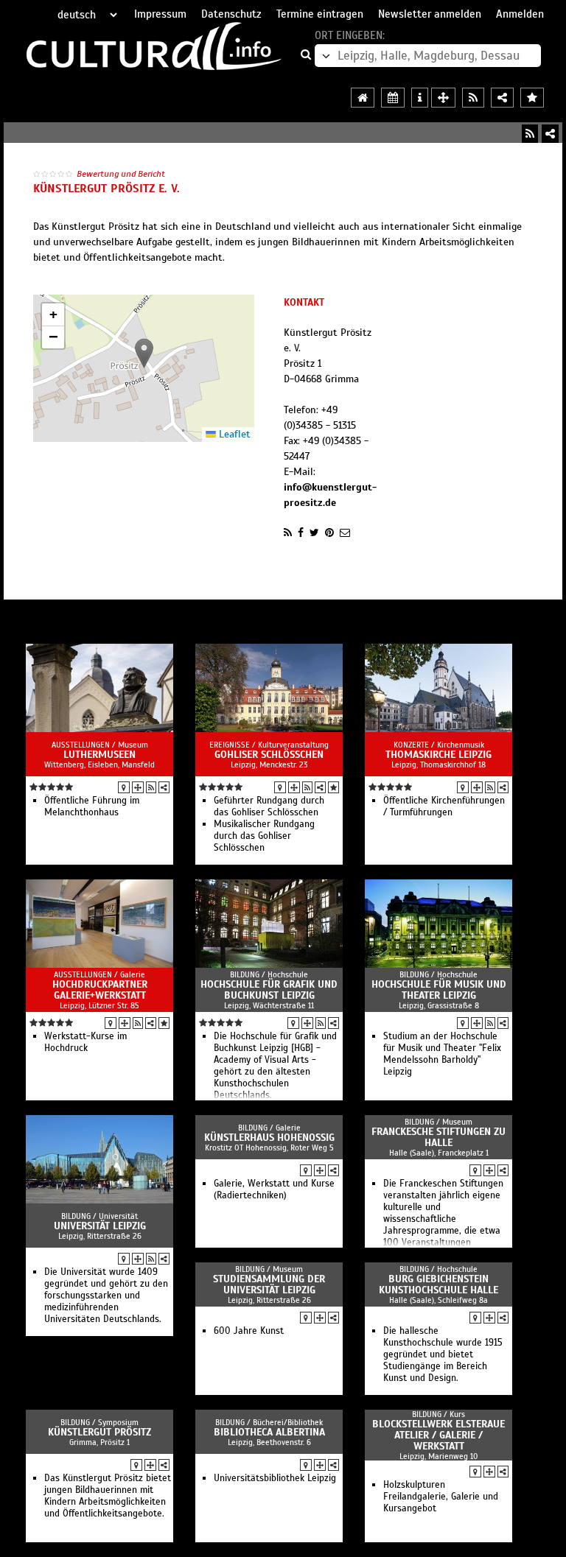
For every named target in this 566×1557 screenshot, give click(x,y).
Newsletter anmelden (429, 14)
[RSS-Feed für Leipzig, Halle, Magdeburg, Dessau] (473, 98)
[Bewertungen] (333, 787)
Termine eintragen (319, 14)
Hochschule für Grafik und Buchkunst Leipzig (269, 990)
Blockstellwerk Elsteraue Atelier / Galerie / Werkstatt (438, 1435)
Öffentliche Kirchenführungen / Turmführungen (444, 806)
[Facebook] (301, 532)
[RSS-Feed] (530, 133)
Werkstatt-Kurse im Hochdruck (85, 1042)
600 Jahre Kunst (249, 1331)
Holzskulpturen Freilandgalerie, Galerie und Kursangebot (440, 1496)
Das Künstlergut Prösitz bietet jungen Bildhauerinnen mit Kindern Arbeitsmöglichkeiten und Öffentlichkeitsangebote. (107, 1495)
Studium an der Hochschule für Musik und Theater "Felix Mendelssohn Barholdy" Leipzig (442, 1054)
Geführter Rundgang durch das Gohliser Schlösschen (269, 806)
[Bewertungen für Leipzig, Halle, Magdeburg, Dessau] (532, 98)
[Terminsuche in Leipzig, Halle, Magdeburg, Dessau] (393, 98)
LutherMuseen (99, 754)
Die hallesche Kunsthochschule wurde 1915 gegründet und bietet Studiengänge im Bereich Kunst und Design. (443, 1354)
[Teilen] (550, 133)
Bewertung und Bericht (121, 174)
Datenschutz (231, 14)
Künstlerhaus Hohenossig (269, 1137)
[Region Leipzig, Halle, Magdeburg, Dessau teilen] (502, 98)
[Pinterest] (329, 532)
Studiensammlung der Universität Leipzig (269, 1284)
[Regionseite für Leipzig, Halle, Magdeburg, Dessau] (362, 98)
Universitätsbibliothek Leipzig (275, 1478)
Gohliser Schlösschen (269, 754)
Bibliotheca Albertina (269, 1432)
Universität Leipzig (100, 1225)
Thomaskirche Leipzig (438, 754)
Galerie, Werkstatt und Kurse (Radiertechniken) (274, 1189)
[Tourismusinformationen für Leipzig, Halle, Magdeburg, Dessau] (419, 98)
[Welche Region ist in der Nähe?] (443, 98)
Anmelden (520, 14)
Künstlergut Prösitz (99, 1432)
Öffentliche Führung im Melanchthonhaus (91, 806)
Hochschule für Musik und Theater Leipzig (438, 990)
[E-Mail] (345, 532)
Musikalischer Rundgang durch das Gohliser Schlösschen (264, 836)
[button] (144, 353)
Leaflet (233, 434)
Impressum (160, 14)
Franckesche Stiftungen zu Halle (438, 1137)
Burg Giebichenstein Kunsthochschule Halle (438, 1284)
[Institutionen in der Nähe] (138, 787)
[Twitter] (314, 532)
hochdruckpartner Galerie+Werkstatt (99, 990)
